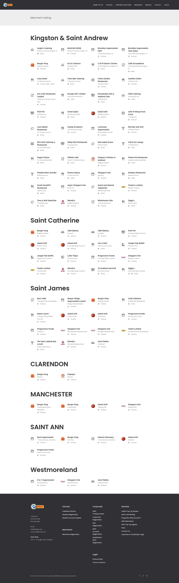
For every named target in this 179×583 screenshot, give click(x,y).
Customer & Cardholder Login (132, 534)
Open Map (34, 537)
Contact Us (125, 531)
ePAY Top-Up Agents (129, 524)
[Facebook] (139, 576)
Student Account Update (71, 518)
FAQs (123, 528)
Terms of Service (99, 562)
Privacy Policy (98, 559)
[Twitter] (143, 576)
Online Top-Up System (129, 511)
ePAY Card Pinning (128, 515)
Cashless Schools (69, 511)
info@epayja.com (36, 529)
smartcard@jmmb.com (38, 532)
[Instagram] (147, 576)
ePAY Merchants (127, 521)
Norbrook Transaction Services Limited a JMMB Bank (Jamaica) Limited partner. (53, 576)
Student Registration (70, 515)
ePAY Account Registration (97, 531)
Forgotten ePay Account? (131, 518)
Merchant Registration (70, 534)
